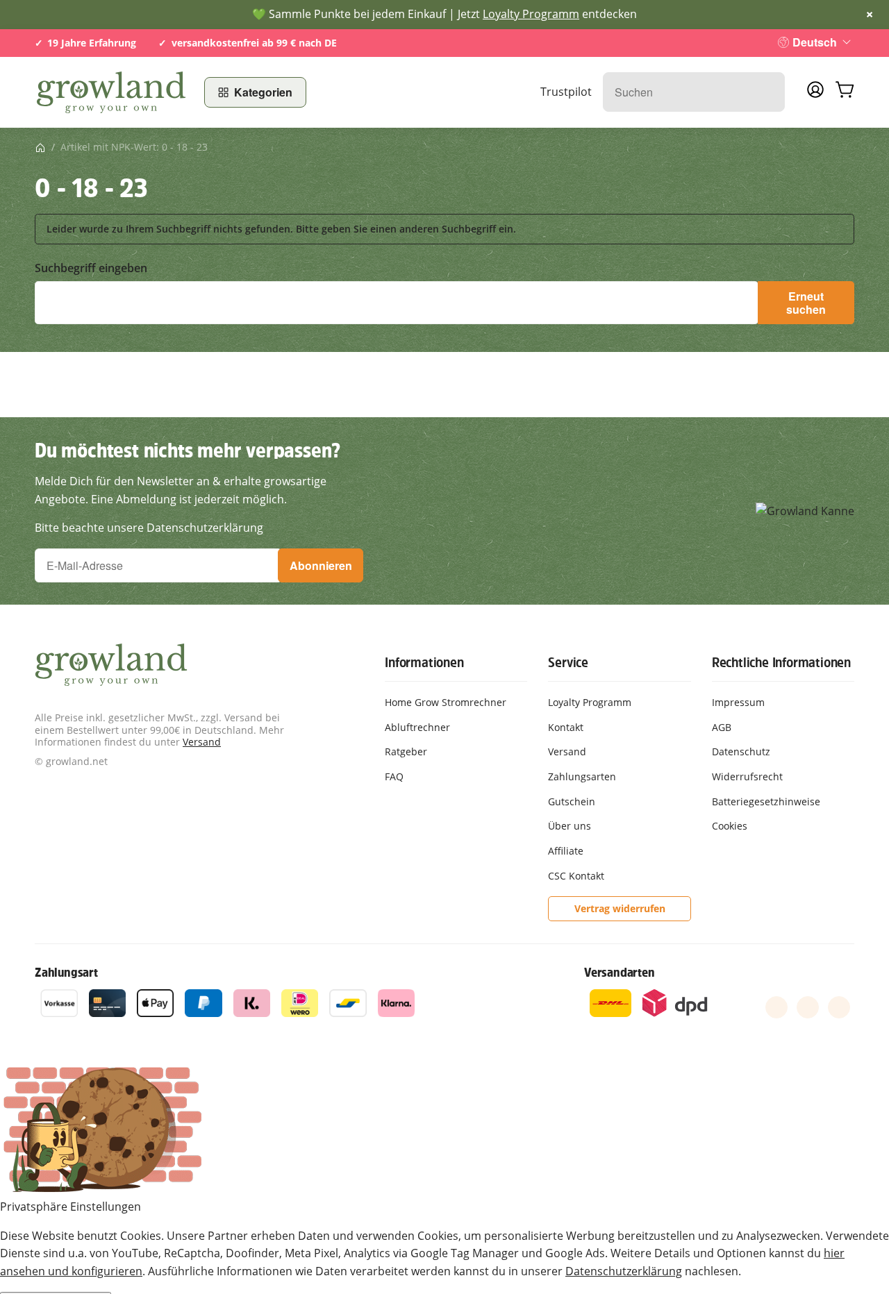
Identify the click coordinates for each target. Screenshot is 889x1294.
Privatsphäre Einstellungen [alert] (70, 1206)
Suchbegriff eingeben (91, 268)
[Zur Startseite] (111, 92)
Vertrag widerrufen (619, 908)
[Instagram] (839, 1007)
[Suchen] (767, 92)
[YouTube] (808, 1007)
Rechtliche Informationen (781, 662)
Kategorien (263, 92)
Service (568, 662)
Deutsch (814, 42)
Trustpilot (566, 91)
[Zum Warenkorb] (844, 92)
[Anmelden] (815, 93)
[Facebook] (776, 1007)
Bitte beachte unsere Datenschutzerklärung (149, 527)
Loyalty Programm (531, 14)
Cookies (729, 825)
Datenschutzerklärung (623, 1271)
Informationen (424, 662)
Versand (202, 741)
